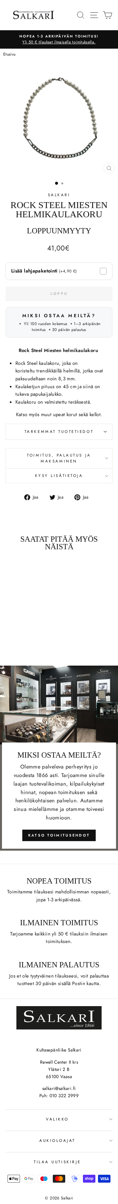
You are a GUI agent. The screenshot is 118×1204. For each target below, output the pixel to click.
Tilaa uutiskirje (57, 1162)
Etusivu (9, 54)
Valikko (57, 1119)
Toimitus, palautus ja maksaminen (59, 458)
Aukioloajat (57, 1140)
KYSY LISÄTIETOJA (59, 475)
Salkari (59, 195)
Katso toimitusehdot (59, 835)
